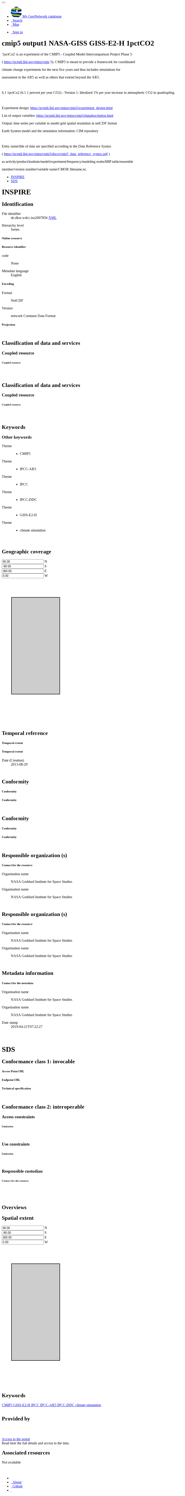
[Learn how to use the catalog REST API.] (11, 1490)
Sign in (17, 32)
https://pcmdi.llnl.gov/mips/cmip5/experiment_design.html (71, 108)
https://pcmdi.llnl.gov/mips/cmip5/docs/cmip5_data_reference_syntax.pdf (56, 154)
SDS (14, 181)
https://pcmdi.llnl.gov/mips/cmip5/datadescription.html (74, 115)
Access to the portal (16, 1439)
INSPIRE (18, 177)
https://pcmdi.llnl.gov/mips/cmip (26, 62)
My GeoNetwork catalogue (42, 16)
